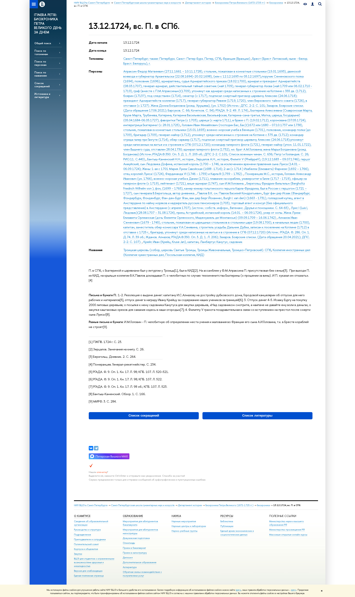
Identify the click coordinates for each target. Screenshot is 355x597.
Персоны (95, 71)
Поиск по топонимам (41, 52)
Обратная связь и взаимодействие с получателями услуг (142, 573)
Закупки (78, 553)
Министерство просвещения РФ (287, 529)
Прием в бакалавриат (134, 547)
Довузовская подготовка (136, 538)
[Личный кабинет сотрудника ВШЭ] (312, 4)
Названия (95, 250)
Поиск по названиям (40, 74)
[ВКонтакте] (91, 448)
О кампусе (82, 516)
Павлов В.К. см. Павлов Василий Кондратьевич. (229, 193)
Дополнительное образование (139, 562)
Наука (176, 516)
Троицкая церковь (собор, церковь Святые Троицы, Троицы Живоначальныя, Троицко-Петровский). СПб (197, 250)
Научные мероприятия (184, 521)
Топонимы (96, 58)
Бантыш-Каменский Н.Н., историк (171, 159)
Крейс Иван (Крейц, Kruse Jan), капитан (171, 242)
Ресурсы (226, 516)
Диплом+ (128, 557)
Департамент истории (190, 505)
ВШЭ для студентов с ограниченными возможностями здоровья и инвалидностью (94, 562)
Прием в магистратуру (135, 552)
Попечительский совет (86, 544)
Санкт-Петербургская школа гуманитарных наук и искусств (143, 505)
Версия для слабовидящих (88, 570)
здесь (238, 589)
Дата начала (98, 42)
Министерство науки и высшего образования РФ (286, 523)
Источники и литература (42, 95)
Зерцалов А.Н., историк (212, 159)
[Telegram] (96, 448)
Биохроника (263, 505)
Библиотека (226, 521)
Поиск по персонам (40, 63)
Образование (133, 516)
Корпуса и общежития (86, 549)
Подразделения (82, 534)
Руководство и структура (87, 529)
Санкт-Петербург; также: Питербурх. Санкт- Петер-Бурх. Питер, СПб (172, 58)
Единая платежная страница (89, 575)
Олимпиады (129, 542)
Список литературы (257, 415)
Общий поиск (42, 43)
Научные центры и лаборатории (189, 526)
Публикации (226, 526)
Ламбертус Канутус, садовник (221, 242)
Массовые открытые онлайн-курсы (288, 534)
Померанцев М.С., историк (264, 174)
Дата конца (97, 50)
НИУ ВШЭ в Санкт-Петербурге (91, 505)
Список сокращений (42, 84)
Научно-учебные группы (184, 530)
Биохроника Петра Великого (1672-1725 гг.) (229, 505)
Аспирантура (129, 567)
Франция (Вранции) (237, 58)
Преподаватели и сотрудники (90, 539)
